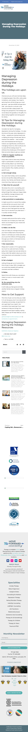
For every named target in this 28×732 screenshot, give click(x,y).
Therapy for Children (14, 620)
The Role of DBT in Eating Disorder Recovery (17, 404)
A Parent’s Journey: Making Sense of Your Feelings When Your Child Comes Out (18, 377)
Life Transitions (14, 609)
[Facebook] (8, 560)
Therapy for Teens (14, 623)
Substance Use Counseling (14, 614)
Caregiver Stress (14, 591)
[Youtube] (20, 560)
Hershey (18, 555)
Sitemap (20, 728)
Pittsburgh (4, 555)
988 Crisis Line (6, 336)
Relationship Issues (14, 612)
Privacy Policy (13, 728)
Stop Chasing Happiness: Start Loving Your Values (17, 391)
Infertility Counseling (14, 603)
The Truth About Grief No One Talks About (17, 362)
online (18, 549)
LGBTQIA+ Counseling (14, 606)
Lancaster (15, 553)
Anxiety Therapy (14, 586)
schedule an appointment (9, 319)
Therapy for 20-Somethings (14, 617)
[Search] (24, 352)
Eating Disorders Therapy (14, 600)
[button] (26, 2)
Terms (8, 728)
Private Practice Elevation (16, 730)
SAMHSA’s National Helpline (10, 331)
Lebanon (21, 553)
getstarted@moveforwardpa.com (11, 316)
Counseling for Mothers (14, 594)
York (25, 555)
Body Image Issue (14, 589)
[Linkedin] (16, 560)
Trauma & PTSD (14, 626)
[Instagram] (12, 560)
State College (12, 555)
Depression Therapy (14, 597)
